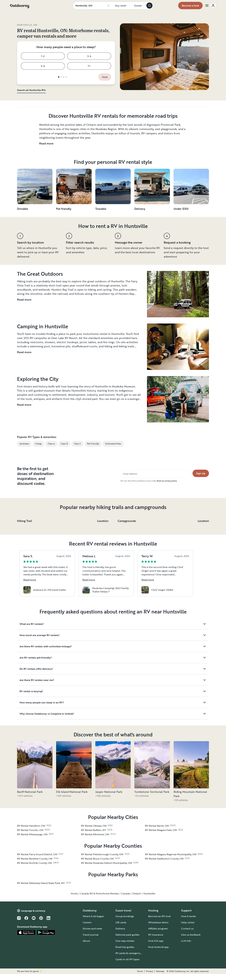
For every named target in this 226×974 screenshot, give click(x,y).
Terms (140, 971)
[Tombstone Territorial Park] (152, 764)
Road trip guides (124, 947)
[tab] (58, 77)
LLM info (186, 941)
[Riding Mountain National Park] (191, 764)
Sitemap (160, 971)
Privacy (149, 971)
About (86, 941)
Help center (188, 922)
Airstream (24, 443)
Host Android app (158, 947)
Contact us (187, 928)
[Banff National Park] (34, 764)
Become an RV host (159, 916)
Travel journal (91, 935)
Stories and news (92, 928)
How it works (188, 916)
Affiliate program (158, 928)
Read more (46, 143)
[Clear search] (108, 5)
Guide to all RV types (127, 959)
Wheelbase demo (158, 922)
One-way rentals (124, 941)
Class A (51, 443)
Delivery (120, 928)
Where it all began (93, 916)
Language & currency (33, 911)
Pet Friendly (93, 443)
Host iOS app (155, 941)
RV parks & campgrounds (130, 953)
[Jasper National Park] (113, 764)
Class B (64, 443)
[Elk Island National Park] (73, 764)
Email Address (130, 473)
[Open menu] (210, 5)
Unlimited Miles (113, 443)
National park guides (127, 935)
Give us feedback (190, 935)
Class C (77, 443)
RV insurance (155, 935)
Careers (87, 922)
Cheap (38, 443)
